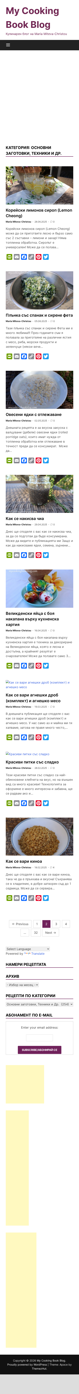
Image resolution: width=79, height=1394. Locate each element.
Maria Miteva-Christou (18, 221)
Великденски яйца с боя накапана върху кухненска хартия (32, 619)
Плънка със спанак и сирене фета (39, 315)
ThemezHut (39, 1368)
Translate (37, 953)
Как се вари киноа (24, 861)
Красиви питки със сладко (32, 762)
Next (50, 933)
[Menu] (8, 45)
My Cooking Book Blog (51, 1360)
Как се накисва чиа (25, 518)
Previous (20, 924)
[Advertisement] (39, 97)
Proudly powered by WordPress (27, 1364)
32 (36, 933)
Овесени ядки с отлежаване (34, 414)
